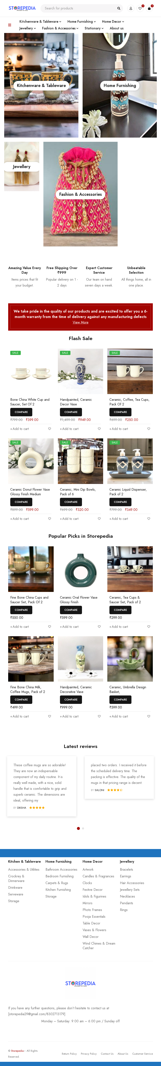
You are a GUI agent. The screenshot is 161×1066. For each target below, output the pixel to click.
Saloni (99, 790)
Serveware (15, 894)
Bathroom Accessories (61, 869)
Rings (124, 909)
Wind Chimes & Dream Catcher (99, 945)
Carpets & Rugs (56, 883)
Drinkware (15, 887)
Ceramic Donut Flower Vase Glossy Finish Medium (30, 492)
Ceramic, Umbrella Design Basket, (127, 689)
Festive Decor (93, 889)
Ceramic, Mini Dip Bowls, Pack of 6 (78, 492)
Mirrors (87, 903)
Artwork (88, 869)
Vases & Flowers (94, 930)
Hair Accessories (132, 883)
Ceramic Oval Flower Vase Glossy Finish (78, 600)
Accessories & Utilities (23, 869)
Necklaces (127, 896)
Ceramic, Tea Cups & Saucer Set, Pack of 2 (125, 600)
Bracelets (126, 869)
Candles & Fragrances (98, 876)
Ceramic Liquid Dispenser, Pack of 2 (128, 492)
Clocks (87, 883)
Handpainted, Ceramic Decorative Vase (76, 689)
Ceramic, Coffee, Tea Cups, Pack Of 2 (129, 402)
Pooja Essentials (94, 916)
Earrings (125, 876)
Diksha (21, 808)
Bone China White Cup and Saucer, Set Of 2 (29, 402)
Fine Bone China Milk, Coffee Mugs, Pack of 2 (27, 689)
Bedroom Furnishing (59, 876)
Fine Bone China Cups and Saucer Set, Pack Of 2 (29, 600)
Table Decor (91, 923)
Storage (13, 901)
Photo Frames (92, 909)
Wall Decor (91, 936)
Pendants (126, 903)
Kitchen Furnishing (58, 889)
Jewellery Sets (130, 889)
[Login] (130, 8)
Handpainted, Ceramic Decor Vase (76, 402)
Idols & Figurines (94, 896)
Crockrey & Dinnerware (16, 878)
